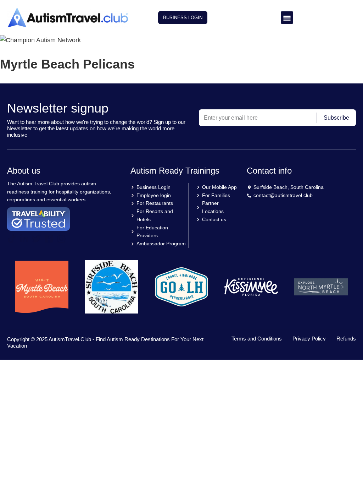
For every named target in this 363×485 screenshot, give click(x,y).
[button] (287, 17)
